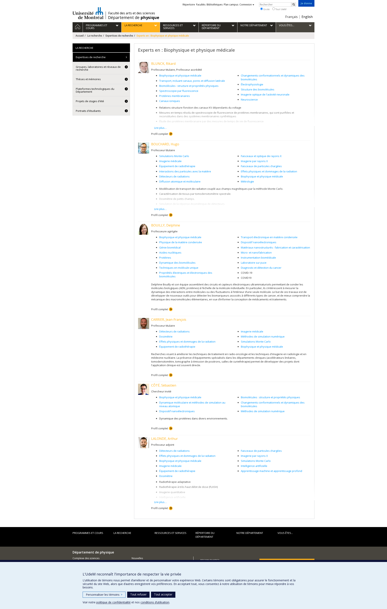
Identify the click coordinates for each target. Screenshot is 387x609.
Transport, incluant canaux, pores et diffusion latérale (192, 81)
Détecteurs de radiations (174, 176)
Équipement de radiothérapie (177, 166)
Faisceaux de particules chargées (261, 166)
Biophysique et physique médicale (180, 75)
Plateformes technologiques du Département (95, 90)
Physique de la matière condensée (180, 242)
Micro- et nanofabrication (256, 252)
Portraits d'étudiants (88, 111)
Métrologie (247, 181)
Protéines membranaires (174, 96)
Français (291, 17)
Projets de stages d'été (90, 101)
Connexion (245, 4)
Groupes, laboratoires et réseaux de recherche (98, 68)
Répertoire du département (205, 535)
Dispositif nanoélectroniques (258, 242)
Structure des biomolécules (257, 89)
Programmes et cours (88, 533)
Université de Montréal (88, 13)
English (307, 17)
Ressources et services (170, 533)
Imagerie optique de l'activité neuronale (265, 94)
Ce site (266, 9)
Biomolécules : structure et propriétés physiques (188, 86)
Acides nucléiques (170, 252)
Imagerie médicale (170, 161)
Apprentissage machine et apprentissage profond (271, 471)
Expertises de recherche (119, 35)
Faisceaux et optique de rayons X (261, 156)
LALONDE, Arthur (164, 438)
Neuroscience (249, 99)
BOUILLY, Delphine (165, 225)
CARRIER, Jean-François (168, 319)
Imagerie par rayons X (254, 161)
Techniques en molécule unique (178, 267)
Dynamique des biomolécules (177, 262)
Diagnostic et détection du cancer (261, 267)
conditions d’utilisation (154, 602)
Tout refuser (138, 594)
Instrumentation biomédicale (258, 257)
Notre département (249, 533)
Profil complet (159, 134)
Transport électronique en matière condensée (269, 237)
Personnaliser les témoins (104, 594)
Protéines (165, 257)
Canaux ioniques (169, 101)
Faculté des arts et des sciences (131, 13)
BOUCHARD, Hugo (165, 144)
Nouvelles (137, 558)
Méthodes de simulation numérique (263, 336)
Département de (133, 18)
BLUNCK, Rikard (163, 63)
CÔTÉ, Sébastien (163, 385)
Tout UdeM (280, 9)
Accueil (80, 35)
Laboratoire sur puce (253, 262)
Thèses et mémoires (88, 79)
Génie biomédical (170, 247)
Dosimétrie (166, 336)
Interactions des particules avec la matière (185, 171)
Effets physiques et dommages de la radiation (269, 171)
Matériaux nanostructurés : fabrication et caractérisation (275, 247)
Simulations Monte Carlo (174, 156)
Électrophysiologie (252, 84)
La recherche (94, 35)
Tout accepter (163, 594)
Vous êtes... (285, 533)
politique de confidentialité (113, 602)
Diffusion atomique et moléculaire (180, 181)
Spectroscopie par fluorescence (178, 91)
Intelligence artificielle (254, 466)
